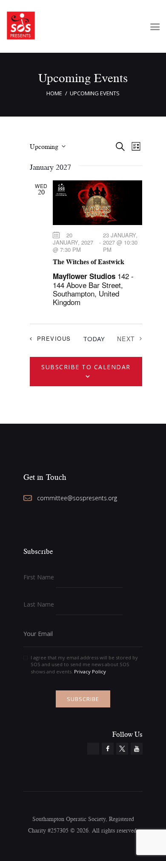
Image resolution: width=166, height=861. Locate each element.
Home (54, 93)
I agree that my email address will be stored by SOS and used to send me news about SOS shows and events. (84, 664)
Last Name (38, 604)
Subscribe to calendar (86, 367)
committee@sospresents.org (77, 498)
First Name (38, 577)
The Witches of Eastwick (88, 262)
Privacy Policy (90, 671)
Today (94, 338)
